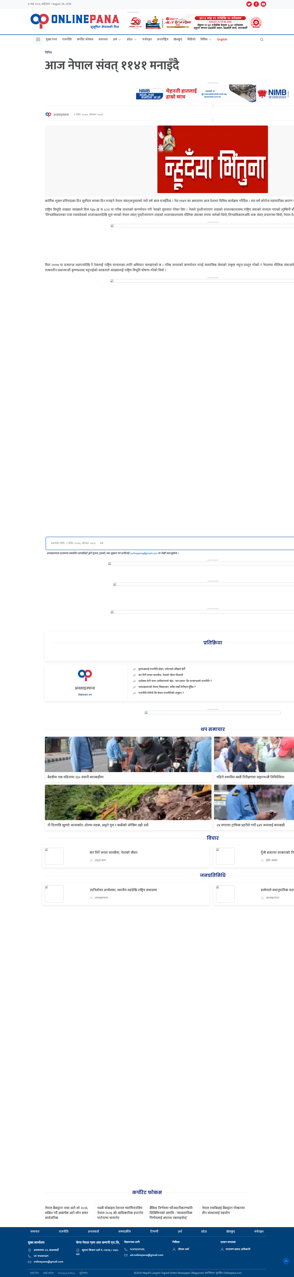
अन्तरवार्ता (93, 1231)
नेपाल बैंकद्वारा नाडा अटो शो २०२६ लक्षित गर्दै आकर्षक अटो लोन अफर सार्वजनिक (66, 1213)
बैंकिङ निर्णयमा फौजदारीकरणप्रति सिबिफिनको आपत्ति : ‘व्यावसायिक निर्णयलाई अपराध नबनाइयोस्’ (171, 1213)
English (222, 39)
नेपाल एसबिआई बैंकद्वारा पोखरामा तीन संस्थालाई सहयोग (223, 1210)
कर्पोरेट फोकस (85, 39)
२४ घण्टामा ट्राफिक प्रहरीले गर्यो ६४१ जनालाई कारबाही (251, 825)
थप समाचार (213, 729)
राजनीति (67, 39)
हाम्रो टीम (34, 1273)
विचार (213, 838)
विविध (203, 39)
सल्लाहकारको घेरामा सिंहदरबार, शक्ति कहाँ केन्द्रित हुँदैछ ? (167, 686)
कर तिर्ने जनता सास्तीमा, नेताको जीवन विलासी (160, 675)
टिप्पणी (154, 1231)
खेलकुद (178, 39)
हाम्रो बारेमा (48, 1273)
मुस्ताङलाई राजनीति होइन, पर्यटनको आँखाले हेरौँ (161, 669)
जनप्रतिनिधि (212, 875)
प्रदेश (129, 39)
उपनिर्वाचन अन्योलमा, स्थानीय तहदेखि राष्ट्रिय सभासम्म (123, 890)
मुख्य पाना (51, 39)
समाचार (103, 39)
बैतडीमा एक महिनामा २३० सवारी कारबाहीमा (75, 777)
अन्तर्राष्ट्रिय (162, 39)
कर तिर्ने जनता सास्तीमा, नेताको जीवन (113, 853)
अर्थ (115, 39)
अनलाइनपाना (61, 114)
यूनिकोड (83, 1273)
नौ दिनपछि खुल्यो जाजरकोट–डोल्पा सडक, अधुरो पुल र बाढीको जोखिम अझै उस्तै (97, 825)
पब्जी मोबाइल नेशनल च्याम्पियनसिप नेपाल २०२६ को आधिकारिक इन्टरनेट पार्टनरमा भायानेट (120, 1213)
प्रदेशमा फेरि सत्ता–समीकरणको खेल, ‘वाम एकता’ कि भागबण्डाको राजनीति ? (175, 681)
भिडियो (191, 39)
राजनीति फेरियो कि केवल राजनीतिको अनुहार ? (161, 692)
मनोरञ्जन (147, 39)
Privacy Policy (66, 1273)
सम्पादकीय (124, 1231)
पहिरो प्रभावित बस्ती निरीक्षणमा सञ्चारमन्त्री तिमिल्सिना (250, 777)
